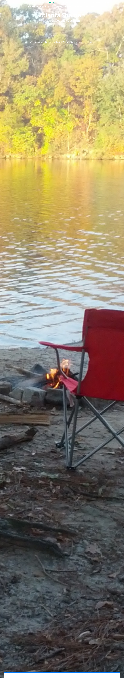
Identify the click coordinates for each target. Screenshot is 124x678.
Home (52, 2)
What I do (15, 2)
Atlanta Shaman (62, 15)
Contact (64, 2)
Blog (42, 2)
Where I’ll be (81, 2)
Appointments (62, 6)
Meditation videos (103, 2)
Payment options (85, 6)
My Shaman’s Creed (39, 6)
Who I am (30, 2)
